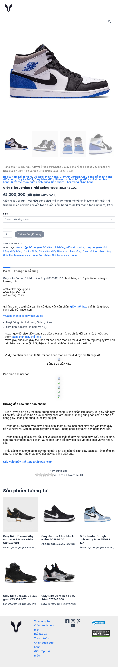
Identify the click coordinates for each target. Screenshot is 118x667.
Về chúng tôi (42, 621)
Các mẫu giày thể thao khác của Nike (27, 461)
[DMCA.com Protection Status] (101, 633)
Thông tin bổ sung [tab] (26, 271)
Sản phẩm (57, 182)
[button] (109, 21)
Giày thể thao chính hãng (46, 166)
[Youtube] (73, 626)
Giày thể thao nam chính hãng (30, 182)
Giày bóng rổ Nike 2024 (18, 179)
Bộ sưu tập (23, 166)
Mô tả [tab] (6, 271)
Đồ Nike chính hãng (46, 176)
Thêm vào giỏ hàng (29, 234)
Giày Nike (41, 179)
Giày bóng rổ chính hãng (78, 166)
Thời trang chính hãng (79, 182)
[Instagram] (73, 621)
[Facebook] (68, 621)
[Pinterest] (79, 621)
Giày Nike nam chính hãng (65, 179)
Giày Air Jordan (70, 176)
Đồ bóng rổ (25, 176)
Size (5, 213)
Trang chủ (9, 166)
